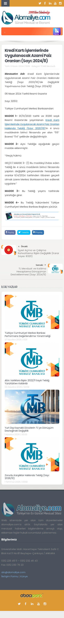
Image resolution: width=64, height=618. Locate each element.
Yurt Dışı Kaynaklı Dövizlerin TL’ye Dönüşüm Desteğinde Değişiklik (29, 429)
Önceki (24, 246)
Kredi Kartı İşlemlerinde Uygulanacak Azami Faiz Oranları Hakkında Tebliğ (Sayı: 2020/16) (32, 124)
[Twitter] (39, 3)
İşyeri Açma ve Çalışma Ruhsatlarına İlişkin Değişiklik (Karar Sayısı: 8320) (38, 253)
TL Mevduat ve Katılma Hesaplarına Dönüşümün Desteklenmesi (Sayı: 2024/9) (28, 271)
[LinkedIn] (50, 3)
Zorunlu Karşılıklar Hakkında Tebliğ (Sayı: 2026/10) (27, 477)
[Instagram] (60, 3)
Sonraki (39, 265)
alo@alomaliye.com (13, 572)
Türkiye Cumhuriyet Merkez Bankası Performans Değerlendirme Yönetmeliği (27, 334)
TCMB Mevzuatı (48, 66)
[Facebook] (45, 3)
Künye (24, 576)
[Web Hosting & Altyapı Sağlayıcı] (32, 595)
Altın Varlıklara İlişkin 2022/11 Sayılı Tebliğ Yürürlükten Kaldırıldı (27, 382)
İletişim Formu (9, 576)
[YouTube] (55, 3)
